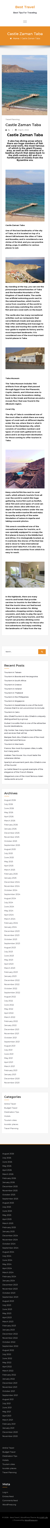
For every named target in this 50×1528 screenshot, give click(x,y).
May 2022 (8, 1009)
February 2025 (11, 874)
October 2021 (10, 1037)
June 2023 (9, 956)
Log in (5, 1492)
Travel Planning (12, 119)
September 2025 (12, 845)
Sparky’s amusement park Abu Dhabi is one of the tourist (25, 763)
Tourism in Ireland (13, 689)
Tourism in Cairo (12, 712)
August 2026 (10, 800)
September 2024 (12, 894)
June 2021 (8, 1054)
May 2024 (8, 911)
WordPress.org (9, 1504)
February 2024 (11, 923)
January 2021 (10, 1074)
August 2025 (10, 849)
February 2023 (11, 972)
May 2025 (8, 861)
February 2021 (10, 1070)
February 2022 (11, 1021)
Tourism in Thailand (13, 693)
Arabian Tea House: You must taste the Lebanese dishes (22, 756)
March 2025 (9, 870)
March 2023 (9, 968)
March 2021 (9, 1066)
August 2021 (9, 1046)
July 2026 (8, 804)
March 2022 (9, 1017)
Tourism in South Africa (15, 680)
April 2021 (8, 1062)
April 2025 (8, 865)
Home (16, 38)
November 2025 (11, 837)
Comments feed (10, 1500)
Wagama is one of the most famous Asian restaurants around (23, 777)
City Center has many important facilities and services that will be (23, 731)
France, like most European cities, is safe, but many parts (23, 749)
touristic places (11, 1124)
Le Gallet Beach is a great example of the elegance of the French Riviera (23, 770)
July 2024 (8, 902)
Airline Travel (10, 1104)
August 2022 (10, 997)
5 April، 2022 (23, 130)
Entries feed (7, 1496)
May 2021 (8, 1058)
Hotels (7, 1116)
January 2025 (10, 878)
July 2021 (8, 1050)
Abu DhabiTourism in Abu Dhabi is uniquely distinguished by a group (25, 717)
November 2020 (12, 1082)
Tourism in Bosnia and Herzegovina (21, 676)
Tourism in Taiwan (12, 672)
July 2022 (8, 1001)
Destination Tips (11, 1112)
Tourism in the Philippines (16, 697)
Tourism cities (10, 1120)
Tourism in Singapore (14, 701)
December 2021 (11, 1029)
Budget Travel (10, 1108)
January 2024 (10, 927)
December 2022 (12, 980)
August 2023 (10, 947)
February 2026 (11, 825)
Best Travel (25, 7)
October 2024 (10, 890)
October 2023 (10, 939)
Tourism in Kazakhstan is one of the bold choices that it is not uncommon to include (24, 706)
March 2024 (9, 919)
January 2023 (10, 976)
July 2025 (8, 853)
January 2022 (10, 1025)
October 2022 (10, 988)
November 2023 (11, 935)
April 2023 (8, 964)
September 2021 (12, 1042)
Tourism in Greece (13, 684)
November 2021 (11, 1033)
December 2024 (12, 882)
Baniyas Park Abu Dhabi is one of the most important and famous (24, 738)
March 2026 (9, 820)
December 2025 (12, 833)
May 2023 (8, 960)
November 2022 (11, 984)
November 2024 (12, 886)
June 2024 (9, 906)
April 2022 (8, 1013)
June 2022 (9, 1005)
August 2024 (10, 898)
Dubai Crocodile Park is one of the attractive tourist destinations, (25, 724)
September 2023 (12, 943)
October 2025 (10, 841)
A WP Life (43, 1517)
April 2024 (9, 915)
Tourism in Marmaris (14, 744)
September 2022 (12, 992)
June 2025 (9, 857)
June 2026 (9, 808)
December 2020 (12, 1078)
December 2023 (12, 931)
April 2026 (8, 816)
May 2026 (8, 812)
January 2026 (10, 829)
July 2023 (8, 951)
